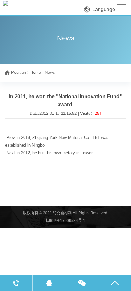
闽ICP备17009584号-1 (65, 220)
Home (35, 72)
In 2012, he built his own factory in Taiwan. (55, 152)
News (50, 72)
